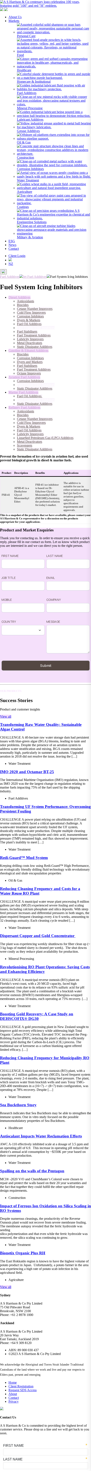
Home (12, 1382)
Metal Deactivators (29, 343)
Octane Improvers (29, 373)
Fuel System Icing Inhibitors (36, 328)
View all (5, 716)
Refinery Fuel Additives (24, 407)
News (12, 245)
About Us (15, 17)
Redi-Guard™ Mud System (24, 857)
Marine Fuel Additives (23, 392)
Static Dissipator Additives (34, 347)
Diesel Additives (19, 297)
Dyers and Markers (30, 362)
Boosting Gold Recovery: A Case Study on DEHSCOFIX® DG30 (36, 1016)
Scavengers (24, 445)
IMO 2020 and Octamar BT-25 (27, 772)
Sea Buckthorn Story (18, 1105)
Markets (13, 21)
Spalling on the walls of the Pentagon (32, 1171)
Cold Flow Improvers (31, 312)
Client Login (16, 256)
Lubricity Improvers (30, 339)
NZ (10, 264)
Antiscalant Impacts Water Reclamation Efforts (41, 1136)
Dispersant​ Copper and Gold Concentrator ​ (38, 935)
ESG (11, 241)
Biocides (23, 305)
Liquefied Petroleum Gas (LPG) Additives (45, 438)
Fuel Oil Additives (29, 324)
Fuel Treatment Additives (34, 335)
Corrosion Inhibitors (30, 316)
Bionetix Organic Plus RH (22, 1253)
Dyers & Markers (28, 320)
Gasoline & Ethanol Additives (28, 350)
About (12, 1394)
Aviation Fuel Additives (24, 377)
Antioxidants (25, 301)
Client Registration (20, 1386)
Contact (13, 248)
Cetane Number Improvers (34, 309)
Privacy (13, 1401)
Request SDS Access (22, 1390)
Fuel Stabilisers (27, 331)
